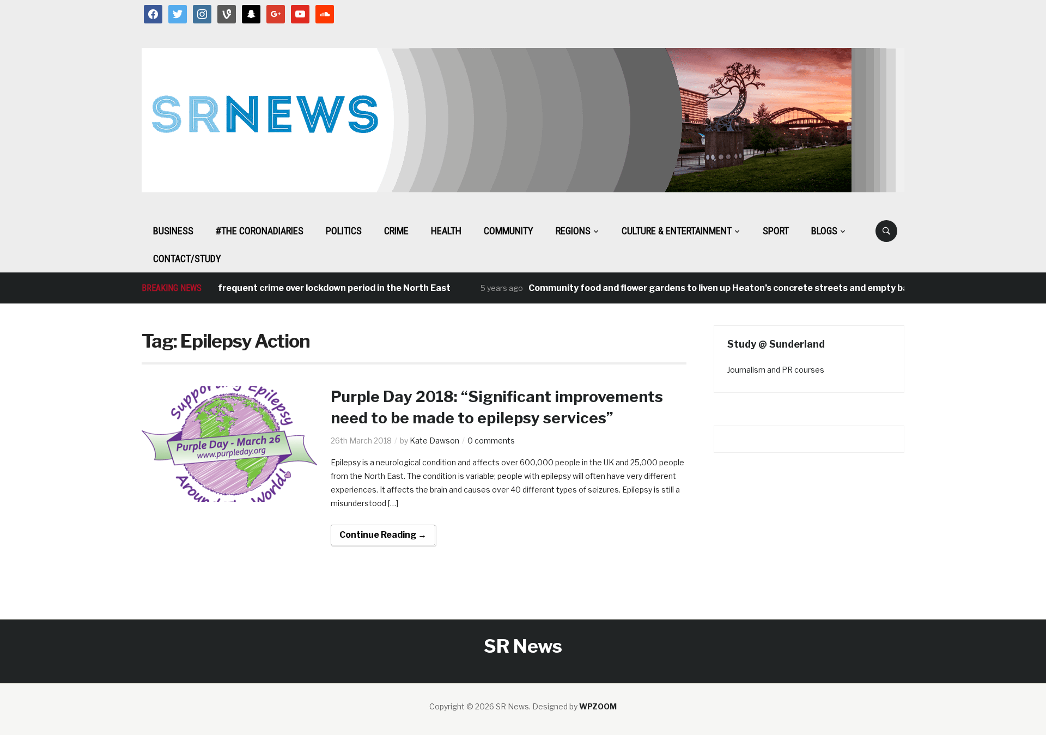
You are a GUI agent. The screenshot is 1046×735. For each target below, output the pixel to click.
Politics (344, 230)
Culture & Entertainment (677, 230)
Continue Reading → (383, 535)
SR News (523, 646)
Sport (776, 230)
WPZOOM (598, 706)
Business (173, 230)
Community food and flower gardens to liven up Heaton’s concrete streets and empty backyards (723, 288)
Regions (573, 230)
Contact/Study (187, 258)
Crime (396, 230)
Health (446, 230)
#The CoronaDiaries (259, 230)
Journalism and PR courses (775, 369)
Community (508, 230)
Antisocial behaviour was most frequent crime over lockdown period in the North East (255, 288)
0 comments (491, 440)
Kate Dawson (434, 440)
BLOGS (824, 230)
